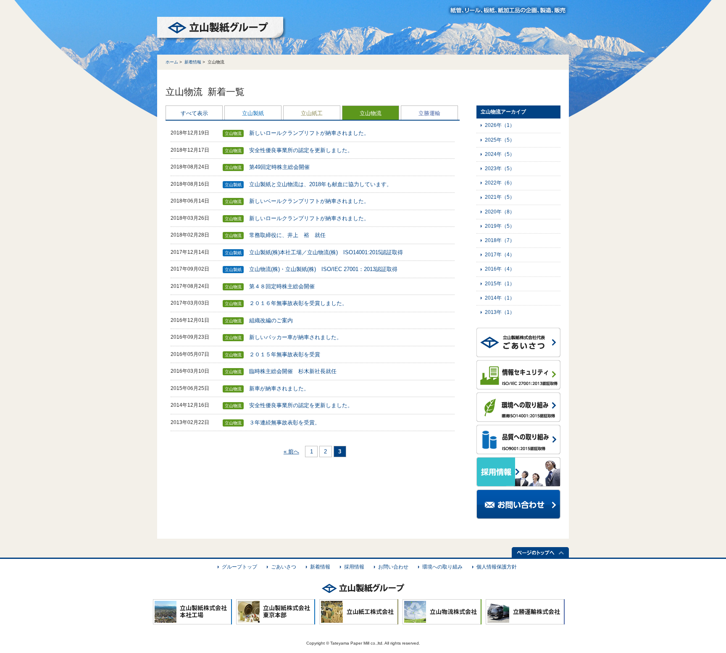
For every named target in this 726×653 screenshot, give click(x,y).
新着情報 (192, 62)
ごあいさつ (283, 567)
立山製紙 (253, 113)
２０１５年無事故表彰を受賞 (284, 354)
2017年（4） (500, 255)
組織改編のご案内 (271, 320)
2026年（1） (500, 125)
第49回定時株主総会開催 (279, 167)
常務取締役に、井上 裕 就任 (287, 235)
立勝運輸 (429, 113)
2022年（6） (500, 183)
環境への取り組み (442, 567)
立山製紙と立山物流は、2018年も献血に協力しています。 (320, 184)
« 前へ (291, 451)
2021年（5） (500, 197)
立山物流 (370, 113)
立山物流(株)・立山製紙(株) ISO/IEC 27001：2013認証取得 (323, 269)
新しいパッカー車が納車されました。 (295, 337)
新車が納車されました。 (279, 388)
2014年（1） (500, 298)
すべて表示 (194, 113)
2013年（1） (500, 312)
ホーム (172, 62)
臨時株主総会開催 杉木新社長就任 (293, 371)
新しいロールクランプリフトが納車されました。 (309, 133)
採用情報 (354, 567)
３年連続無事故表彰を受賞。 (284, 422)
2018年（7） (500, 240)
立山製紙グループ (222, 29)
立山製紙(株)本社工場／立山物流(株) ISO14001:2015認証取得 (326, 252)
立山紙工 (312, 113)
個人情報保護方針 (496, 567)
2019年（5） (500, 226)
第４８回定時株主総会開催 (282, 286)
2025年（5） (500, 140)
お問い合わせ (393, 567)
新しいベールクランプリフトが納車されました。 (309, 201)
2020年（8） (500, 212)
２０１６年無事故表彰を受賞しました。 (298, 303)
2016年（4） (500, 269)
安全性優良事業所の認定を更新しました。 (301, 150)
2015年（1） (500, 284)
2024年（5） (500, 154)
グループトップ (239, 567)
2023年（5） (500, 168)
